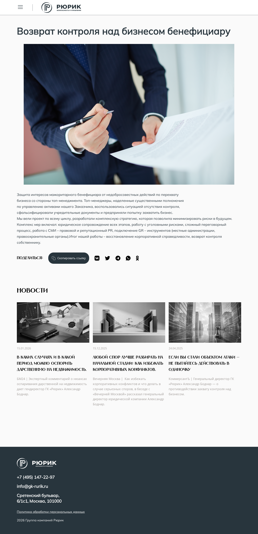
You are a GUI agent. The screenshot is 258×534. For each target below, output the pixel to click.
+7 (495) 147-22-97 (36, 477)
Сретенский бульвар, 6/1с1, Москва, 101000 (39, 498)
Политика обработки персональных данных (51, 512)
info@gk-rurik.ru (32, 486)
